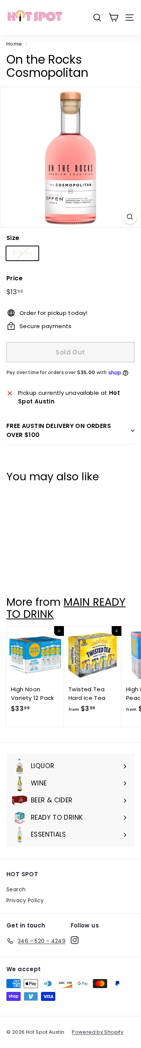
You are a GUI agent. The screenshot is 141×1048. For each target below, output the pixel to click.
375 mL (22, 253)
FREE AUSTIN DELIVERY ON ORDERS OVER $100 (58, 430)
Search (16, 889)
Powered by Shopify (97, 1032)
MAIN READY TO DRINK (66, 607)
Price (14, 278)
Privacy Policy (25, 900)
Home (14, 44)
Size (13, 238)
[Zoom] (130, 217)
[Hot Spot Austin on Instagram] (75, 940)
